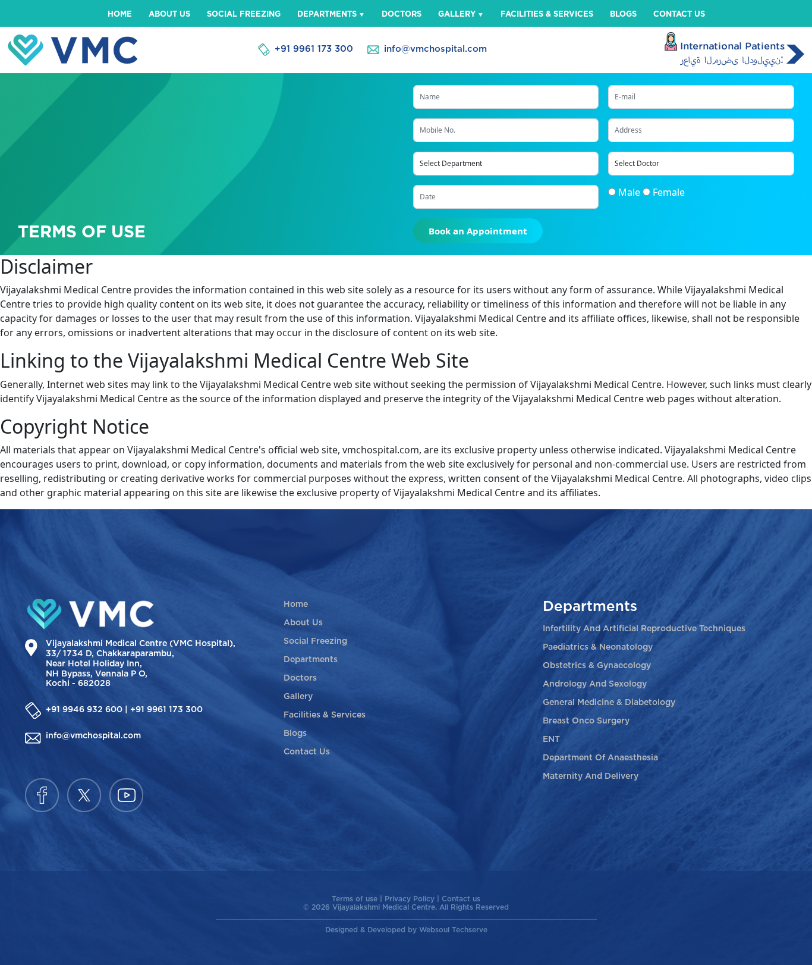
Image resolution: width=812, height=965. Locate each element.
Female (669, 192)
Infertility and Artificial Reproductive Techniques (644, 629)
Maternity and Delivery (590, 776)
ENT (551, 739)
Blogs (623, 14)
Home (120, 14)
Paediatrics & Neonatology (598, 647)
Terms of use (356, 899)
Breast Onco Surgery (586, 721)
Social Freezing (244, 14)
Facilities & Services (547, 14)
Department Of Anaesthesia (600, 758)
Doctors (401, 14)
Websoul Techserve (453, 929)
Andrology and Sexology (595, 684)
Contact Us (679, 14)
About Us (169, 14)
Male (629, 192)
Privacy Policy (411, 899)
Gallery (457, 14)
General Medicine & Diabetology (609, 702)
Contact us (461, 899)
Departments (327, 14)
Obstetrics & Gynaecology (597, 666)
